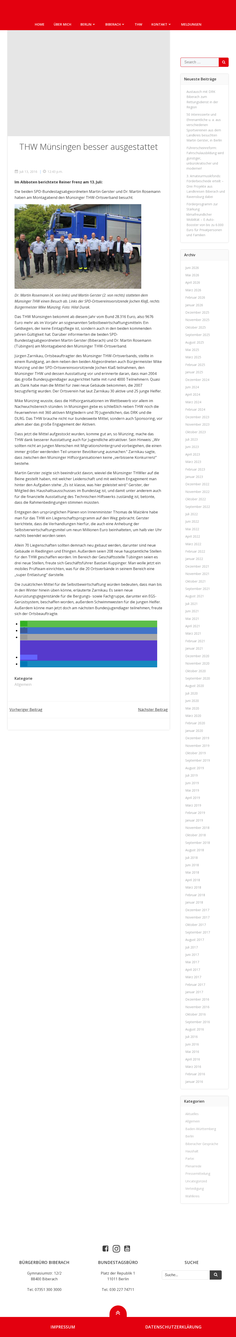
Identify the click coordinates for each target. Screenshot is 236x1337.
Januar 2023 (194, 476)
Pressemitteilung (197, 1173)
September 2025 (197, 335)
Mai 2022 (192, 529)
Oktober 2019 (195, 753)
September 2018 (197, 842)
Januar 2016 (194, 1081)
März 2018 (193, 887)
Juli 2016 (191, 1036)
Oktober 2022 (195, 499)
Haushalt (191, 1151)
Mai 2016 (192, 1051)
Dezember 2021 (197, 566)
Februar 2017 (195, 984)
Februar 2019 (195, 812)
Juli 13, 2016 (28, 171)
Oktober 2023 (195, 432)
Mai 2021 (192, 618)
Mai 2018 (192, 872)
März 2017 (193, 977)
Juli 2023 (191, 439)
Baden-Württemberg (200, 1129)
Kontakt (159, 24)
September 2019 (197, 760)
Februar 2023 (195, 469)
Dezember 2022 (197, 484)
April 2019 (192, 797)
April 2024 (192, 394)
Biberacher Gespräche (201, 1144)
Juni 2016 (192, 1044)
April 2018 (192, 880)
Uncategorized (196, 1181)
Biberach (113, 24)
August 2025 (194, 342)
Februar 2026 (195, 297)
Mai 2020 (192, 708)
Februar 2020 (195, 723)
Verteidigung (194, 1188)
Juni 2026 (192, 267)
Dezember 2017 (197, 910)
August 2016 (194, 1029)
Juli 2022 (191, 514)
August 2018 (194, 850)
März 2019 (193, 805)
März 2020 (193, 715)
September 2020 (197, 678)
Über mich (62, 24)
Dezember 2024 (197, 379)
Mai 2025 (192, 350)
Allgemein (23, 684)
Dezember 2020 (197, 656)
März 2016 (193, 1066)
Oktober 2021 (195, 581)
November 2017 (197, 917)
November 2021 (197, 573)
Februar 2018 (195, 895)
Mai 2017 (192, 962)
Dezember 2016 (197, 999)
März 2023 (193, 461)
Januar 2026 (194, 305)
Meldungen (191, 24)
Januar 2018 (194, 902)
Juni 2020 (192, 700)
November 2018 (197, 827)
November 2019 (197, 745)
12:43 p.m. (55, 171)
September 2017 (197, 932)
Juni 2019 (192, 783)
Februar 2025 (195, 364)
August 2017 (194, 939)
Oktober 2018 (195, 835)
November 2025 (197, 320)
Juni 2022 (192, 521)
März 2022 (193, 544)
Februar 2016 (195, 1074)
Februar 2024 (195, 409)
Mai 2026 (192, 275)
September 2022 (197, 506)
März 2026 (193, 290)
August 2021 (194, 596)
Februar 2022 (195, 551)
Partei (189, 1158)
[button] (23, 623)
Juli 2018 (191, 857)
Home (39, 24)
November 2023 (197, 424)
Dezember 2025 (197, 312)
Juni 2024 (192, 387)
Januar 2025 (194, 372)
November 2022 (197, 491)
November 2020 (197, 663)
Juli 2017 (191, 947)
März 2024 (193, 402)
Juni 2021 (192, 611)
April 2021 (192, 626)
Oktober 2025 (195, 327)
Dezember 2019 (197, 738)
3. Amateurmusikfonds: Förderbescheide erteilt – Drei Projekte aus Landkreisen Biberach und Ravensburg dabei (205, 186)
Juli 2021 (191, 603)
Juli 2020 (191, 693)
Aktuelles (192, 1114)
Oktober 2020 (195, 671)
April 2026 (192, 282)
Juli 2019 (191, 775)
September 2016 (197, 1022)
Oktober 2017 (195, 924)
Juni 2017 (192, 954)
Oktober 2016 (195, 1014)
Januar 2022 (194, 559)
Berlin (85, 24)
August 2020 (194, 685)
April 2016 (192, 1059)
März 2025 (193, 357)
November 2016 (197, 1007)
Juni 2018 (192, 865)
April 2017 (192, 969)
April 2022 (192, 536)
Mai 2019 (192, 790)
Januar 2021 (194, 648)
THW (138, 24)
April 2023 (192, 454)
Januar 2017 (194, 992)
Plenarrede (193, 1166)
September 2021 (197, 588)
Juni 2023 (192, 447)
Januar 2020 (194, 730)
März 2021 (193, 633)
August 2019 (194, 768)
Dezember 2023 (197, 417)
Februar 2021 (195, 641)
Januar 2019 (194, 820)
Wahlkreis (192, 1196)
